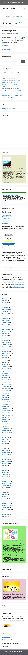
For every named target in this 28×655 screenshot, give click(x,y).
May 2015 (4, 494)
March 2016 (5, 474)
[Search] (23, 61)
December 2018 (6, 432)
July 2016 (4, 465)
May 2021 (4, 397)
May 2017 (4, 446)
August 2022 (5, 373)
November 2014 (6, 505)
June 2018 (5, 439)
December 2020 (6, 408)
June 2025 (5, 318)
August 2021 (5, 391)
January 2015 (5, 501)
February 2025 (6, 322)
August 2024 (5, 331)
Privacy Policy (6, 637)
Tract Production (6, 215)
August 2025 (5, 316)
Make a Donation (14, 3)
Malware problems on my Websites (11, 80)
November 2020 (6, 410)
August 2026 (5, 298)
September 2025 (6, 313)
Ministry (4, 221)
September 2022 (6, 371)
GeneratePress (14, 653)
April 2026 (5, 307)
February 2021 (6, 404)
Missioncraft (5, 223)
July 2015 (4, 490)
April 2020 (5, 421)
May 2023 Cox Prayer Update (10, 97)
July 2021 (4, 393)
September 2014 (6, 509)
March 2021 (5, 402)
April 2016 (5, 472)
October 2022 (6, 369)
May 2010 (4, 516)
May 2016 (4, 470)
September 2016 (6, 461)
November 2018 (6, 435)
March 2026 (5, 309)
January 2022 (6, 380)
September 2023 (6, 353)
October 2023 (6, 351)
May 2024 (5, 338)
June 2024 (5, 336)
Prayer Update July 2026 (8, 76)
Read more (5, 45)
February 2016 (6, 476)
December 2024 (6, 327)
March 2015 (5, 498)
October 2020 (6, 413)
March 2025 (5, 320)
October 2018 (5, 437)
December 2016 (6, 457)
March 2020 (5, 424)
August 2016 (5, 463)
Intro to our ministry (20, 2)
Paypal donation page (19, 287)
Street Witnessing (7, 216)
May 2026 (4, 305)
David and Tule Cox (9, 8)
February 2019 (6, 428)
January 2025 (6, 324)
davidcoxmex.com (17, 16)
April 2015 (5, 496)
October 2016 (5, 459)
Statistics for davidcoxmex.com (10, 639)
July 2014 (4, 512)
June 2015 (5, 492)
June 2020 (5, 419)
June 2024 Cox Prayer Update (10, 93)
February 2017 (6, 452)
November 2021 (6, 384)
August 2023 (5, 355)
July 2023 (4, 358)
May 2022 (4, 375)
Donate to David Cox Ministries (10, 108)
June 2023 (5, 360)
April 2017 (5, 448)
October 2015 (5, 485)
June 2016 (5, 468)
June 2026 (5, 302)
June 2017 (5, 443)
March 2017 (5, 450)
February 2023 (6, 366)
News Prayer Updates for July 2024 (11, 91)
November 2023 (6, 349)
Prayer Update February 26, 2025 (10, 82)
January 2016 (5, 479)
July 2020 (5, 417)
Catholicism (5, 218)
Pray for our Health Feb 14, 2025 (10, 88)
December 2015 (6, 481)
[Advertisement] (14, 132)
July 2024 (5, 333)
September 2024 (6, 329)
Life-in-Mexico (7, 49)
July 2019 (4, 426)
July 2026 (4, 300)
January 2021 (5, 406)
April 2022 (5, 377)
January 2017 (5, 454)
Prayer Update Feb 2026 (8, 78)
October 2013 (5, 514)
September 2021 (6, 388)
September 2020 (6, 415)
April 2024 (5, 340)
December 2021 (6, 382)
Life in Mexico (6, 220)
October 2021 (5, 386)
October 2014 (5, 507)
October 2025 (6, 311)
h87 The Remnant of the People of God (14, 181)
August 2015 (5, 487)
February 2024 (6, 344)
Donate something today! (9, 267)
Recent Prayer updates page (9, 2)
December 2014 (6, 503)
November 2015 (6, 483)
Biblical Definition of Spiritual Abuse (13, 592)
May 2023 (4, 362)
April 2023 (5, 364)
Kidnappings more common (13, 31)
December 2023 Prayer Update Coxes (12, 95)
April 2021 (5, 399)
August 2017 (5, 441)
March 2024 (5, 342)
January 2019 (5, 430)
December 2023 (6, 347)
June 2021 (5, 395)
